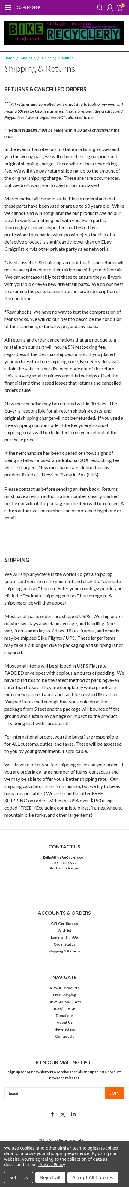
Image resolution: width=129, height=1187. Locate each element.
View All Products (65, 988)
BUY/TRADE (64, 1008)
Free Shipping (64, 995)
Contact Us (64, 1036)
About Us (28, 58)
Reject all (50, 1177)
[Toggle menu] (8, 10)
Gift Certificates (64, 923)
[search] (99, 7)
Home (9, 58)
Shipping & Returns (57, 58)
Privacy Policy (51, 1164)
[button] (65, 886)
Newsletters (64, 1029)
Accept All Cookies (92, 1177)
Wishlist (64, 930)
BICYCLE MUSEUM (65, 1001)
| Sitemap (83, 1140)
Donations (65, 1015)
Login (55, 937)
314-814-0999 (28, 7)
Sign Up (71, 937)
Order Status (64, 944)
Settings (18, 1177)
